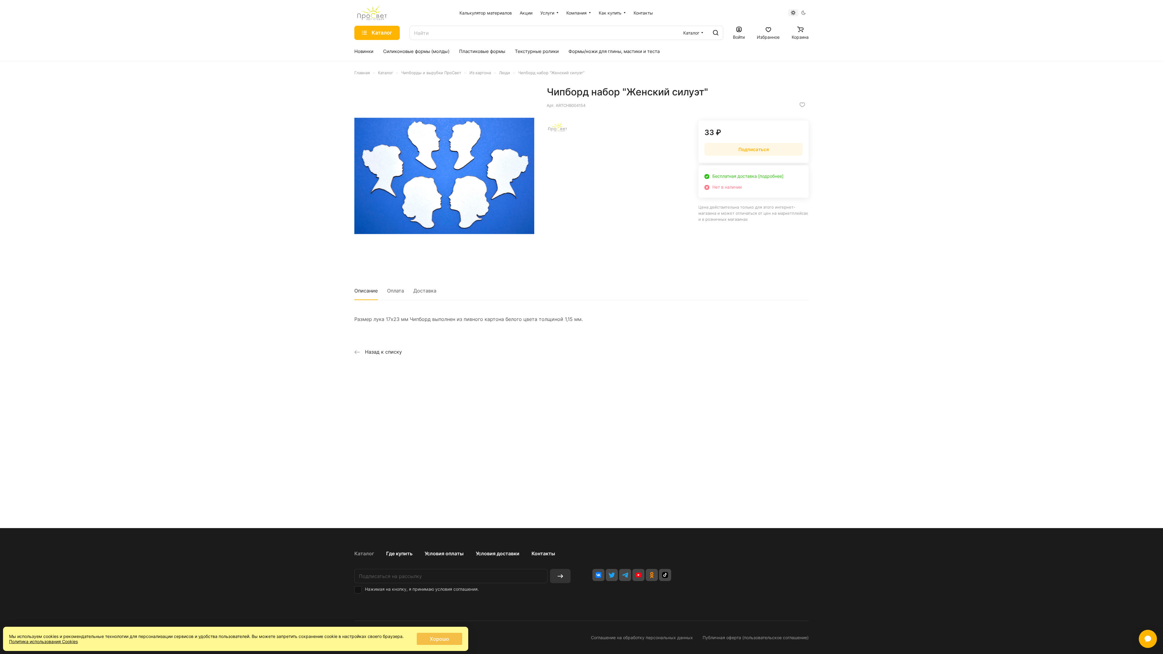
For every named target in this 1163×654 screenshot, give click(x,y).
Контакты (543, 553)
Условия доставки (497, 553)
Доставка (424, 291)
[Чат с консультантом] (1148, 639)
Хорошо (439, 639)
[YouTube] (638, 575)
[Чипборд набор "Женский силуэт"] (444, 176)
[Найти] (715, 33)
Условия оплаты (444, 553)
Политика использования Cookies (43, 641)
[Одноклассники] (652, 575)
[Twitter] (612, 575)
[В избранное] (802, 104)
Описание (366, 291)
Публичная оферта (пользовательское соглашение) (756, 637)
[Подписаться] (560, 576)
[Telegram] (625, 575)
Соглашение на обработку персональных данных (642, 637)
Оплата (395, 291)
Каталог (364, 553)
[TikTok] (665, 575)
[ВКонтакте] (598, 575)
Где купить (399, 553)
